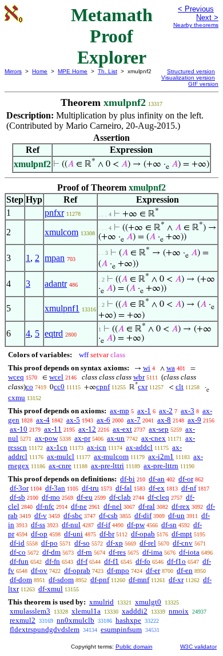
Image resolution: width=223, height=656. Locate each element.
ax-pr (82, 438)
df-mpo (118, 570)
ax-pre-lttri (107, 465)
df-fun (19, 561)
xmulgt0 (148, 602)
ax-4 (43, 420)
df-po (49, 543)
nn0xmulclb (75, 620)
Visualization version (188, 77)
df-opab (143, 533)
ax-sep (159, 429)
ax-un (116, 438)
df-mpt (182, 533)
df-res (117, 552)
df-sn (169, 524)
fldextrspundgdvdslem (44, 629)
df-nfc (45, 506)
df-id (17, 543)
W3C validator (198, 646)
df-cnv (183, 543)
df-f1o (176, 561)
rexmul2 (22, 620)
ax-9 (194, 420)
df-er (153, 570)
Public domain (134, 646)
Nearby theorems (195, 25)
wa (170, 367)
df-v (40, 515)
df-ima (152, 552)
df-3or (19, 488)
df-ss (38, 524)
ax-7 (134, 420)
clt (180, 386)
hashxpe (128, 620)
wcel (56, 377)
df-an (157, 479)
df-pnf (99, 579)
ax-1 (144, 410)
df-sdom (61, 579)
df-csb (108, 515)
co (29, 386)
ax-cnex (153, 438)
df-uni (73, 533)
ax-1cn (56, 447)
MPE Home (72, 71)
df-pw (136, 524)
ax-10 (18, 429)
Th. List (107, 71)
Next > (207, 17)
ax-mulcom (111, 456)
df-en (185, 570)
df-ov (39, 570)
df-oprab (77, 570)
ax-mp (119, 410)
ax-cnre (60, 465)
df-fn (52, 561)
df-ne (79, 506)
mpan (55, 258)
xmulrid (101, 602)
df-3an (55, 488)
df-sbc (72, 515)
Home (39, 71)
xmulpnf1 (62, 308)
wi (146, 367)
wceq (16, 377)
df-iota (189, 552)
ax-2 (166, 410)
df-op (39, 533)
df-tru (90, 488)
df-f (82, 561)
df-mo (51, 497)
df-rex (181, 506)
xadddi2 (135, 611)
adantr (56, 284)
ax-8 (164, 420)
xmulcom (61, 232)
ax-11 (53, 429)
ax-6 (103, 420)
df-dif (143, 515)
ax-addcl (139, 447)
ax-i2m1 (161, 456)
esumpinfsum (121, 629)
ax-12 (87, 429)
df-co (18, 552)
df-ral (146, 506)
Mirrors (13, 71)
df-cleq (158, 497)
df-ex (157, 488)
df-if (103, 524)
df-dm (51, 552)
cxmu (16, 397)
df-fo (143, 561)
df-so (82, 543)
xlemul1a (86, 611)
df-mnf (139, 579)
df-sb (17, 497)
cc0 (59, 386)
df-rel (148, 543)
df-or (185, 479)
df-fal (124, 488)
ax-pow (46, 438)
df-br (106, 533)
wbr (139, 377)
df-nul (71, 524)
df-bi (127, 479)
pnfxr (54, 213)
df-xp (114, 543)
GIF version (203, 84)
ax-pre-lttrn (161, 465)
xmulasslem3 (30, 611)
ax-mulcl (60, 456)
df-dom (21, 579)
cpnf (103, 386)
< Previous (196, 9)
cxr (143, 386)
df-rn (84, 552)
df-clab (120, 497)
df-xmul (50, 588)
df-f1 (111, 561)
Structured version (191, 71)
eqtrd (54, 333)
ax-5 (73, 420)
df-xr (176, 579)
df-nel (112, 506)
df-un (176, 515)
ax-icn (96, 447)
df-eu (85, 497)
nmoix (179, 611)
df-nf (188, 488)
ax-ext (122, 429)
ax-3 (187, 410)
